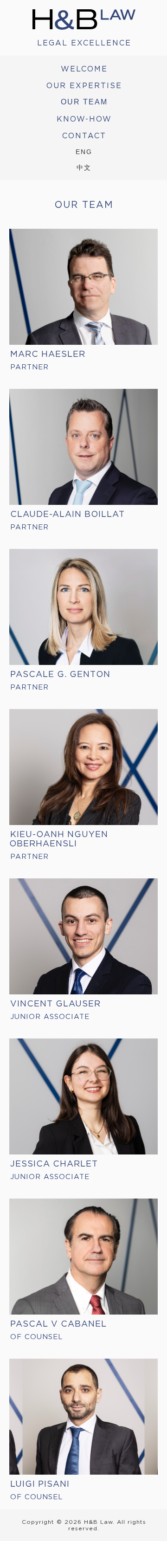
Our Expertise (84, 85)
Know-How (84, 119)
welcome (84, 68)
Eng (84, 151)
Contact (84, 135)
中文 (84, 167)
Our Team (84, 102)
